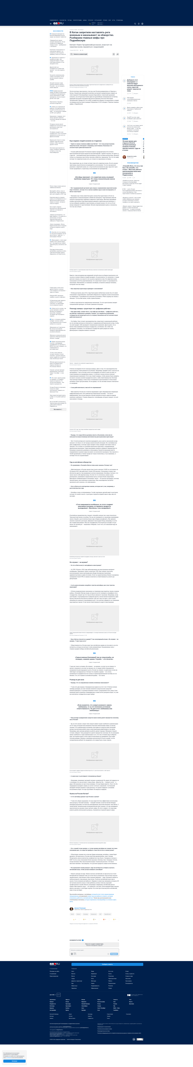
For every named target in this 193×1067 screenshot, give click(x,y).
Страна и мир (129, 976)
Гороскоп (90, 20)
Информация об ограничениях (104, 1026)
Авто (72, 971)
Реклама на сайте (54, 971)
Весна (73, 976)
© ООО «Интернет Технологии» (74, 1039)
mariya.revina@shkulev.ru (55, 1036)
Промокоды (119, 20)
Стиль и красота (129, 973)
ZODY (109, 20)
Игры (113, 20)
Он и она (110, 971)
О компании (53, 973)
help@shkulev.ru (59, 1029)
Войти (75, 954)
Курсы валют (98, 20)
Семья (110, 988)
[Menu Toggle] (50, 24)
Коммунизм (93, 914)
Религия (110, 985)
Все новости (58, 31)
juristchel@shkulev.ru (84, 1027)
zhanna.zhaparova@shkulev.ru (56, 1034)
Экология (128, 978)
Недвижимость (54, 20)
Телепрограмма (77, 20)
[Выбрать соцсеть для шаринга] (117, 54)
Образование (94, 988)
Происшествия (112, 978)
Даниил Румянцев (80, 908)
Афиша (85, 20)
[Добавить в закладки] (113, 54)
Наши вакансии (54, 976)
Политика (111, 976)
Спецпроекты (129, 983)
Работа (110, 981)
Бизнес (73, 973)
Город (73, 978)
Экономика (128, 981)
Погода (70, 20)
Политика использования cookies (104, 1028)
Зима (92, 971)
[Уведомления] (139, 24)
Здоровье (74, 988)
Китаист (78, 914)
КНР (100, 914)
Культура (93, 976)
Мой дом (93, 981)
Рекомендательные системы (103, 1031)
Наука (92, 983)
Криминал (94, 973)
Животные (74, 985)
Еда (72, 983)
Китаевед (85, 914)
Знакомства (63, 20)
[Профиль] (142, 24)
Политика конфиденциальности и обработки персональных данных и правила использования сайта (119, 1033)
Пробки (105, 20)
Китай (72, 914)
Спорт (127, 971)
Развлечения (111, 983)
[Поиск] (135, 24)
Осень (110, 973)
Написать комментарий (80, 54)
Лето (92, 978)
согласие (8, 1057)
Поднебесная (107, 914)
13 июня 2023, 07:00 (74, 50)
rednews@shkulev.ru (67, 1026)
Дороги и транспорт (76, 981)
